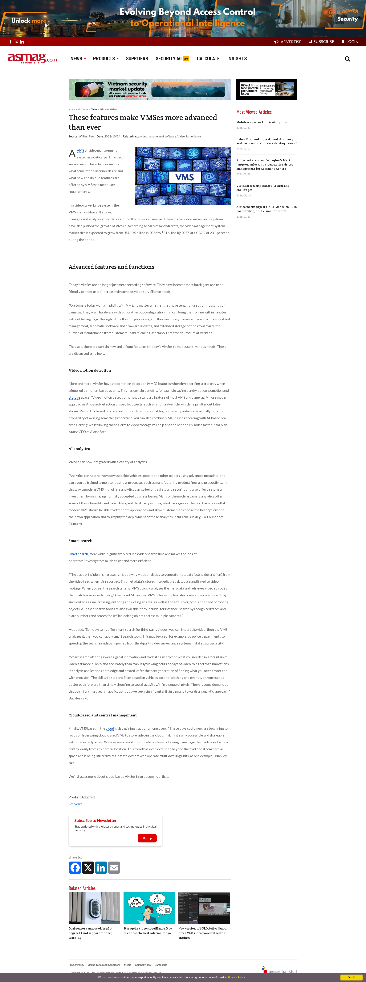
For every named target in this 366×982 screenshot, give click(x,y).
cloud (110, 728)
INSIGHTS (237, 58)
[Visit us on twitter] (16, 41)
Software (76, 804)
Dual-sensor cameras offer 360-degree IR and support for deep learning (90, 933)
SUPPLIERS (137, 58)
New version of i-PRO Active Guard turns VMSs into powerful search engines (202, 933)
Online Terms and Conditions (104, 964)
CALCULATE (208, 58)
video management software (158, 136)
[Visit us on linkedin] (22, 41)
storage (74, 397)
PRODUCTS (104, 58)
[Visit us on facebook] (10, 41)
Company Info (143, 964)
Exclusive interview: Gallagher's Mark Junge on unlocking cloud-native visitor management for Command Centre (264, 164)
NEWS (76, 58)
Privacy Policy (76, 964)
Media (127, 964)
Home (85, 109)
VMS (80, 150)
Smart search (78, 554)
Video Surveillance (189, 136)
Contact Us (161, 964)
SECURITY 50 (169, 58)
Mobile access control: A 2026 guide (261, 122)
